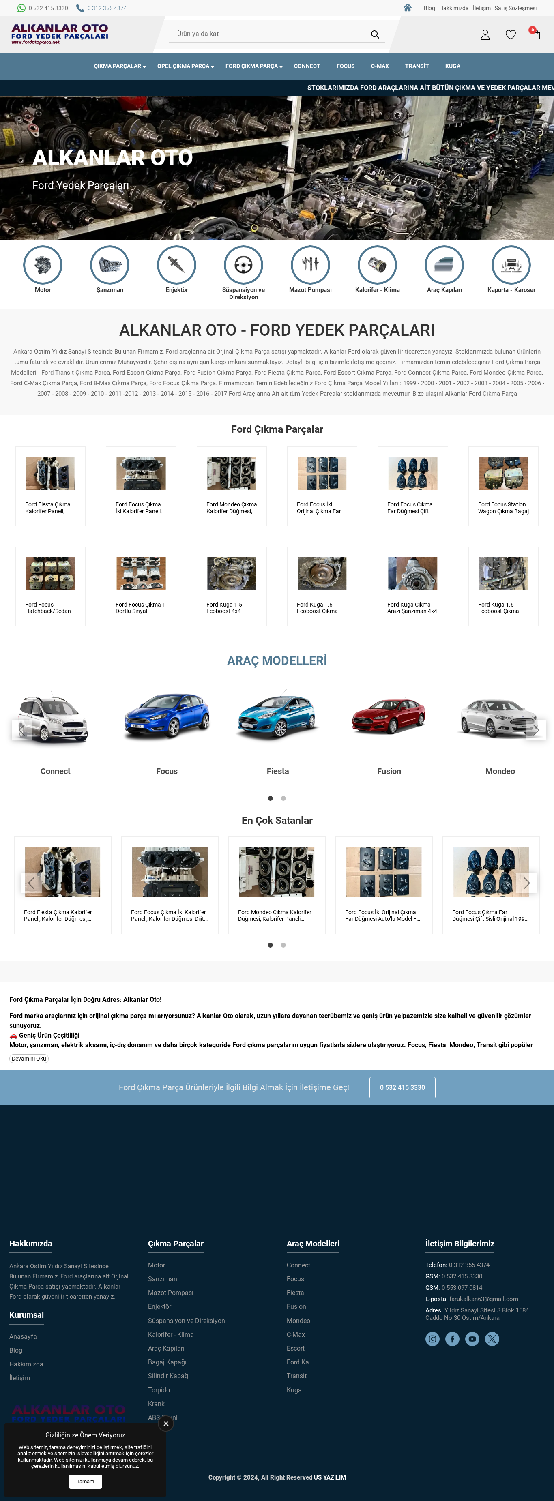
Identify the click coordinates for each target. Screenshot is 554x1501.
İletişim (482, 8)
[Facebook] (454, 1344)
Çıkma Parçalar (117, 66)
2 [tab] (283, 798)
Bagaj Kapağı (167, 1362)
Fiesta (295, 1293)
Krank (156, 1404)
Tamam (85, 1481)
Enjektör (159, 1306)
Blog (429, 8)
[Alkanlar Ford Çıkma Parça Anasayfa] (60, 34)
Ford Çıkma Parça (251, 66)
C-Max (380, 66)
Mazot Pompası (170, 1293)
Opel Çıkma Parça (183, 66)
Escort (296, 1348)
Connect (307, 66)
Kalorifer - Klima (171, 1334)
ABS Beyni (163, 1418)
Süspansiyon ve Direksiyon (186, 1321)
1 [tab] (270, 798)
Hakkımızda (454, 8)
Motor (156, 1265)
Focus (346, 66)
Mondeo (298, 1321)
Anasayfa (407, 8)
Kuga (452, 66)
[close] (166, 1423)
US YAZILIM (330, 1477)
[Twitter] (494, 1344)
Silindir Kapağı (169, 1376)
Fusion (296, 1306)
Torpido (159, 1390)
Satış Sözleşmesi (516, 8)
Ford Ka (298, 1362)
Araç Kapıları (166, 1348)
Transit (417, 66)
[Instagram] (434, 1344)
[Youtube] (474, 1344)
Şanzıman (162, 1279)
